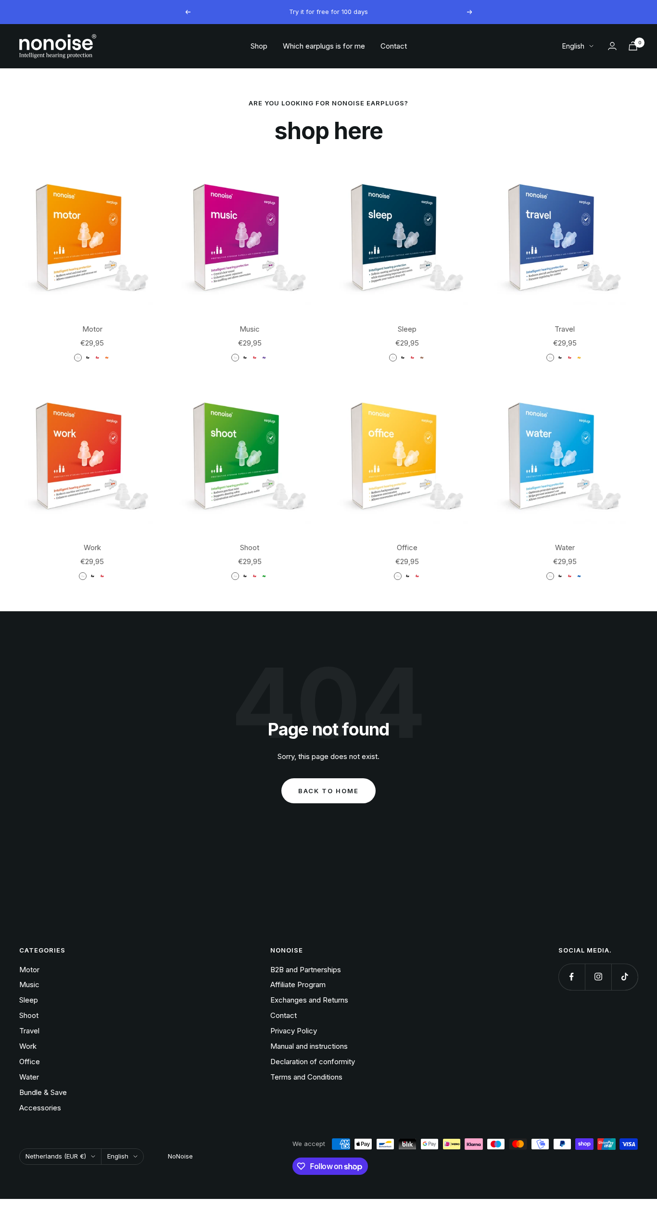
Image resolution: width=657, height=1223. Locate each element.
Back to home (328, 791)
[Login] (612, 46)
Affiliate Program (298, 984)
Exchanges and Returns (309, 999)
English (573, 46)
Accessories (40, 1107)
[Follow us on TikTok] (624, 977)
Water (565, 547)
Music (250, 329)
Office (407, 547)
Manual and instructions (309, 1046)
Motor (92, 329)
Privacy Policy (293, 1030)
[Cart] (633, 46)
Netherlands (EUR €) (55, 1156)
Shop (259, 46)
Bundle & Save (43, 1092)
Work (92, 547)
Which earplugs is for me (324, 46)
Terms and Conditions (306, 1076)
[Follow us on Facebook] (571, 977)
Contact (393, 46)
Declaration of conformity (312, 1061)
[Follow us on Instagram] (598, 977)
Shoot (249, 547)
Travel (565, 329)
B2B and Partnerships (305, 969)
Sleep (407, 329)
